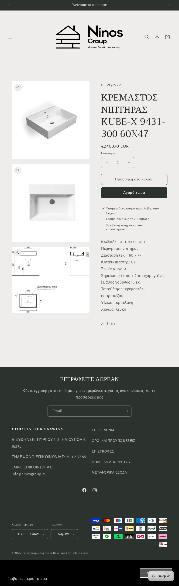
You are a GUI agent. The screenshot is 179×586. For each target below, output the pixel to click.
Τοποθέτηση (112, 289)
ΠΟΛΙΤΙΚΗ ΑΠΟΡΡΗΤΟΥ (111, 462)
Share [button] (111, 324)
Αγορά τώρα (134, 193)
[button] (10, 37)
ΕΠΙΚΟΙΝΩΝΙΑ (103, 430)
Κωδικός (109, 242)
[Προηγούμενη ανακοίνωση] (9, 5)
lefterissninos (80, 553)
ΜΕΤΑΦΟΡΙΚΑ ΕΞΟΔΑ (109, 473)
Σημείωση (110, 276)
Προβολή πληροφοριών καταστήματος (124, 227)
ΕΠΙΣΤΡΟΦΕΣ (103, 451)
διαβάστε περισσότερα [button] (27, 579)
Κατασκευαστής (115, 262)
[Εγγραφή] (126, 411)
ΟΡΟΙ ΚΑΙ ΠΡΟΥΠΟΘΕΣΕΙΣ (113, 441)
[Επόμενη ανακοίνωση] (170, 5)
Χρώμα (107, 309)
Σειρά (106, 269)
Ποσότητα (108, 153)
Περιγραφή (110, 249)
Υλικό (106, 303)
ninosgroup (30, 553)
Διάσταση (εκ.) (114, 255)
